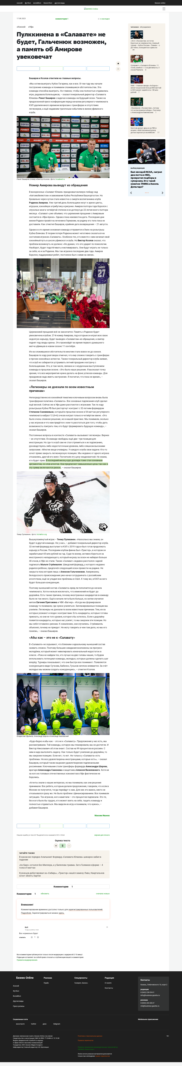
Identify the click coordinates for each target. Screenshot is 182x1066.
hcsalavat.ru (60, 179)
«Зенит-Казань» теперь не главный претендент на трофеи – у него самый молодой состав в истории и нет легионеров (146, 177)
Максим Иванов (102, 815)
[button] (131, 192)
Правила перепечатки (85, 1040)
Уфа (31, 27)
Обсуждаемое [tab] (145, 27)
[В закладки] (118, 69)
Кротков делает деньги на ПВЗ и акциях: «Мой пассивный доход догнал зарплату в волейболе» (143, 130)
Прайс (46, 983)
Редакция (109, 978)
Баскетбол (48, 3)
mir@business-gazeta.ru (150, 1006)
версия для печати (102, 835)
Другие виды (60, 3)
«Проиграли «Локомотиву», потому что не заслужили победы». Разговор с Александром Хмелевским (146, 110)
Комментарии (63, 886)
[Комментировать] (118, 63)
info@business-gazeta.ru (150, 995)
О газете (108, 983)
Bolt (26, 927)
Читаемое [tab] (135, 27)
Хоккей (19, 3)
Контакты (109, 988)
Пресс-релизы (18, 1006)
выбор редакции (138, 168)
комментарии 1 (61, 19)
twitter (33, 1024)
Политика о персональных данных (90, 1036)
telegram (56, 1024)
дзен (44, 1024)
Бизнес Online (25, 977)
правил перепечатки (102, 1056)
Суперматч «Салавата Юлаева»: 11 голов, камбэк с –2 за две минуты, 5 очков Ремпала (145, 67)
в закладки (105, 19)
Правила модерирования (27, 960)
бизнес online (160, 3)
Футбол (28, 3)
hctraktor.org (42, 534)
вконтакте (20, 1024)
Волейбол (37, 3)
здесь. (62, 913)
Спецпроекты (80, 978)
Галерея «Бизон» (81, 983)
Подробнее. (26, 913)
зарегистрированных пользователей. (85, 909)
